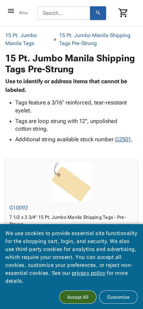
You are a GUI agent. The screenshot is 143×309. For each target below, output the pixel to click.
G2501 (123, 139)
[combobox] (64, 13)
